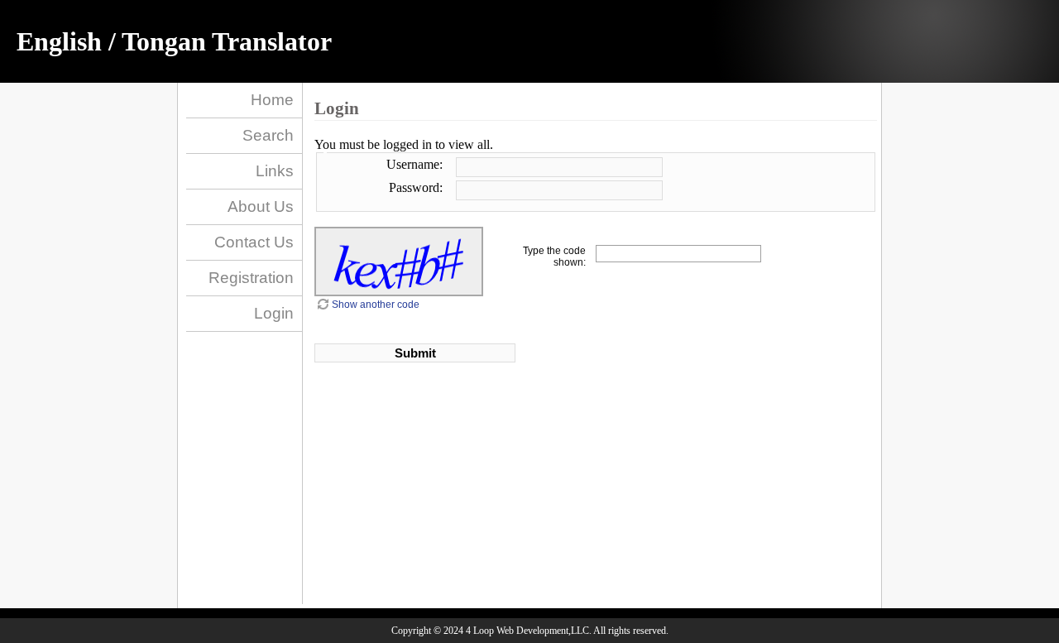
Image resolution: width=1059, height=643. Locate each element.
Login (274, 313)
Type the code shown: (554, 256)
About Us (261, 206)
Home (272, 99)
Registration (251, 277)
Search (268, 135)
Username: (414, 164)
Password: (416, 187)
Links (275, 171)
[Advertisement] (446, 433)
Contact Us (254, 242)
